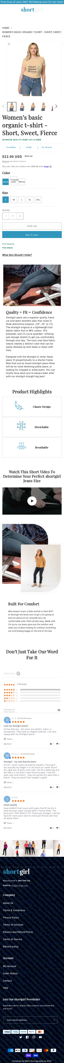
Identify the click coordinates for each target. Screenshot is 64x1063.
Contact (7, 980)
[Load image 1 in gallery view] (11, 106)
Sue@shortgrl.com (20, 885)
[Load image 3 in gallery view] (32, 106)
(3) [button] (17, 689)
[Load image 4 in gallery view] (43, 106)
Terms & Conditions (14, 910)
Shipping (5, 161)
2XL (38, 199)
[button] (3, 10)
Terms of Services (13, 924)
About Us (8, 903)
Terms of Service (12, 939)
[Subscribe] (54, 1019)
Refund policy (11, 946)
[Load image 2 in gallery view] (22, 106)
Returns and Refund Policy (18, 932)
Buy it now (32, 234)
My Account (9, 966)
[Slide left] (3, 106)
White (22, 182)
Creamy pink (14, 181)
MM (27, 1061)
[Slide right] (56, 106)
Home (5, 28)
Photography (37, 1061)
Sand (5, 182)
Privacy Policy (11, 917)
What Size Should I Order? (17, 254)
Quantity (6, 210)
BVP (49, 1061)
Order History (10, 973)
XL (30, 199)
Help (5, 987)
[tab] (9, 710)
